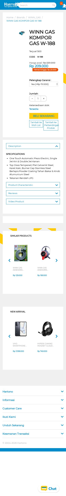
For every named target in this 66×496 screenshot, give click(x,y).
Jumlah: (33, 93)
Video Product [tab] (16, 201)
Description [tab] (14, 146)
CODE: (36, 57)
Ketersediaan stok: (40, 107)
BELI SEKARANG (43, 116)
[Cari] (54, 5)
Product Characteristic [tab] (20, 185)
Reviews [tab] (12, 193)
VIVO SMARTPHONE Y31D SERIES (19, 345)
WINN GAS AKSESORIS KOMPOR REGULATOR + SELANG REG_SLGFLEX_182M (21, 269)
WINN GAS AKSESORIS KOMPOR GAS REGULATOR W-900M (44, 269)
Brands (21, 17)
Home (9, 17)
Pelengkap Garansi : (40, 80)
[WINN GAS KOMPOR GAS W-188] (22, 33)
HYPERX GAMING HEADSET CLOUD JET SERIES (44, 345)
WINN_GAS (34, 17)
